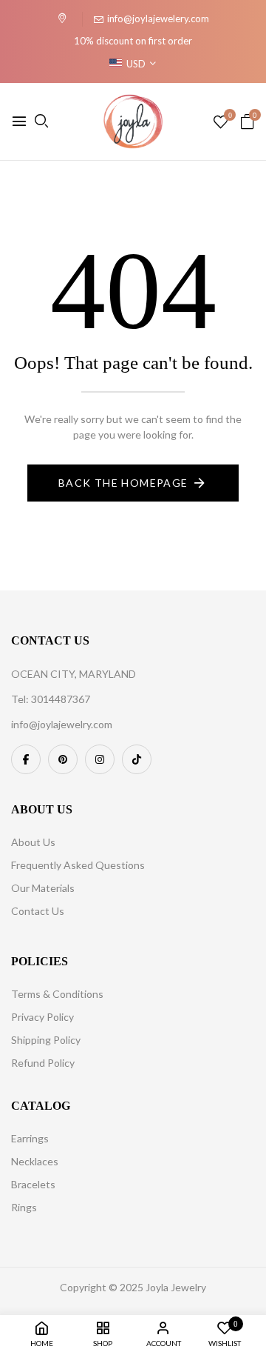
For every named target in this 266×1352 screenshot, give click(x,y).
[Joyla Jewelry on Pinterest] (63, 759)
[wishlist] (221, 122)
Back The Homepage (123, 482)
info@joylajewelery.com (158, 18)
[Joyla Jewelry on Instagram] (100, 759)
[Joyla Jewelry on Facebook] (26, 759)
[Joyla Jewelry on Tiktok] (136, 759)
